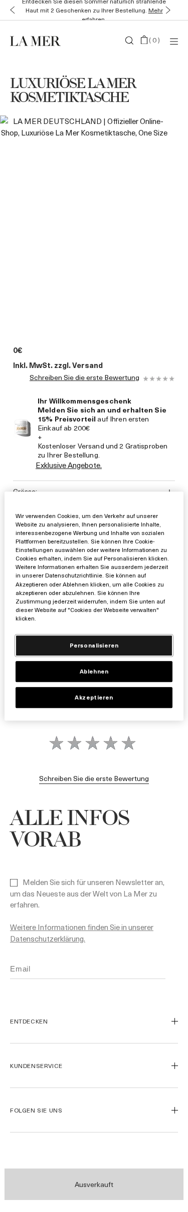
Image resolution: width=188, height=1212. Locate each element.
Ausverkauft (94, 1184)
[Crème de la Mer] (38, 40)
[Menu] (174, 40)
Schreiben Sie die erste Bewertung (84, 378)
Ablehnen (94, 671)
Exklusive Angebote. (69, 465)
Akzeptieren (94, 697)
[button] (10, 10)
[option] (84, 220)
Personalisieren (94, 645)
